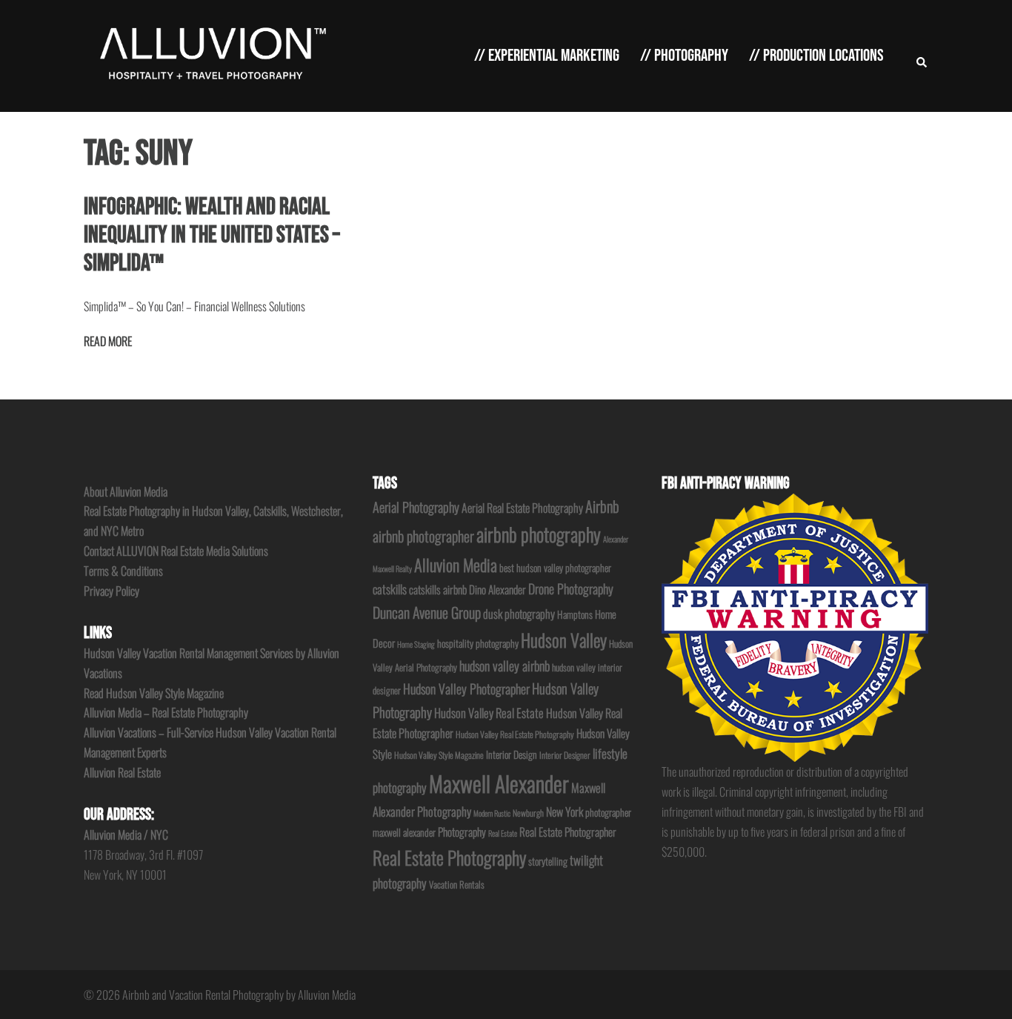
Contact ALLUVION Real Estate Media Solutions (176, 551)
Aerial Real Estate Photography (522, 508)
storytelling (547, 861)
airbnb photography (538, 534)
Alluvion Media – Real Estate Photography (166, 712)
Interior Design (511, 754)
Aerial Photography (416, 507)
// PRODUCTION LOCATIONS (816, 55)
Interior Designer (564, 755)
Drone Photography (570, 588)
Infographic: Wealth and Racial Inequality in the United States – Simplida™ (212, 236)
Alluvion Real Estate (122, 772)
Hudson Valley (564, 640)
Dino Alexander (497, 589)
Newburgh (528, 812)
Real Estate (502, 833)
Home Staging (416, 644)
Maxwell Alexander (499, 783)
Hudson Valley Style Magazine (439, 755)
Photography (462, 831)
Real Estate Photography (449, 857)
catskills (390, 589)
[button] (922, 55)
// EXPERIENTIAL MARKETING (546, 55)
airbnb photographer (423, 536)
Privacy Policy (111, 591)
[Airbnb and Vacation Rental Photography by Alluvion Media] (210, 54)
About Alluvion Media (125, 491)
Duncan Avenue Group (427, 612)
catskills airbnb (438, 589)
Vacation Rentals (457, 884)
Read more (108, 341)
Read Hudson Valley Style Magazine (154, 693)
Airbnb (602, 506)
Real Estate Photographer (567, 831)
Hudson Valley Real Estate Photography (515, 734)
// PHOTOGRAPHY (684, 55)
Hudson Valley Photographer (466, 688)
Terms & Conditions (123, 571)
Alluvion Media (455, 564)
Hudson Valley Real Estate (489, 712)
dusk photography (519, 614)
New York (564, 811)
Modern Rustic (491, 813)
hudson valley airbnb (504, 665)
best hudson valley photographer (555, 567)
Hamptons (575, 614)
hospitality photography (478, 643)
